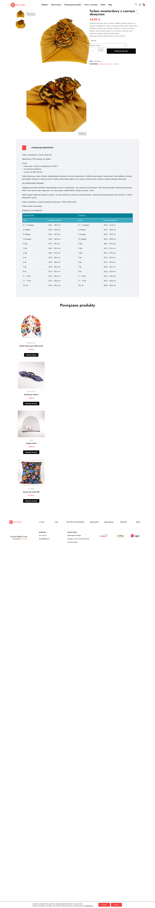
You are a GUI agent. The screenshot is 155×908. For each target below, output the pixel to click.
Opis (24, 147)
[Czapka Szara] (31, 423)
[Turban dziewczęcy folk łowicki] (31, 326)
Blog (110, 4)
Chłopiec (44, 4)
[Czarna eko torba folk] (31, 472)
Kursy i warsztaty (91, 4)
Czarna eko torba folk (31, 492)
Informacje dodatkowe (42, 147)
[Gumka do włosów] (31, 375)
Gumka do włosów (31, 394)
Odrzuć (116, 905)
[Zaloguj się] (140, 5)
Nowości (110, 64)
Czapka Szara (31, 443)
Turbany (116, 64)
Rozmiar (93, 41)
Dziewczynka (56, 4)
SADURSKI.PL (24, 539)
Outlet (103, 4)
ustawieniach (89, 906)
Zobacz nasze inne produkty (32, 206)
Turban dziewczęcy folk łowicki (31, 346)
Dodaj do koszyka (121, 51)
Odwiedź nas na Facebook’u (32, 210)
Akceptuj (104, 905)
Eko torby (31, 489)
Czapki (31, 440)
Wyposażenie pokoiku (72, 4)
